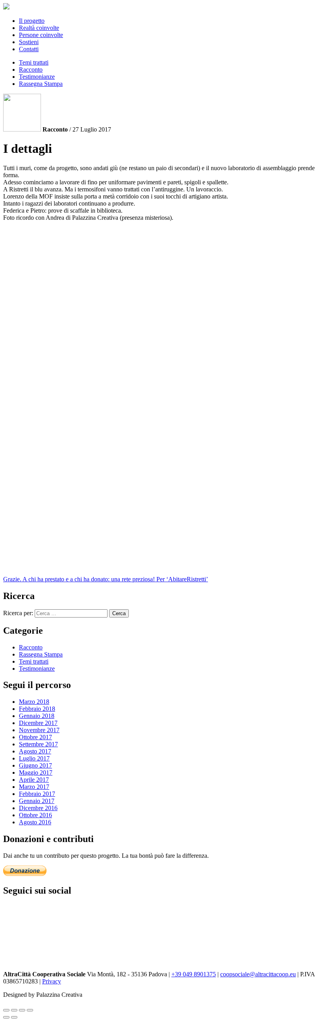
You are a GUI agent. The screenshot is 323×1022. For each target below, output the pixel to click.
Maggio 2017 (35, 772)
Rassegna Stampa (41, 83)
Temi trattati (33, 62)
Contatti (29, 49)
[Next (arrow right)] (14, 1017)
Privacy (51, 981)
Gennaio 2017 (36, 801)
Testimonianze (37, 76)
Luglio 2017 (34, 758)
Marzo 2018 (34, 701)
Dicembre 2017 (38, 723)
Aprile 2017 (34, 779)
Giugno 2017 (35, 765)
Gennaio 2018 (36, 715)
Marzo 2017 (34, 786)
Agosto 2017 (35, 751)
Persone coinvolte (41, 35)
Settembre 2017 (38, 744)
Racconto (31, 69)
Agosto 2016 (35, 822)
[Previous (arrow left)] (6, 1017)
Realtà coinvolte (39, 27)
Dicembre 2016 (38, 808)
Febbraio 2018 (37, 708)
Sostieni (29, 42)
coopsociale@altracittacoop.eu (258, 974)
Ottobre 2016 (35, 815)
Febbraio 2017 (37, 793)
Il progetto (32, 20)
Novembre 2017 (39, 730)
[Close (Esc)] (6, 1010)
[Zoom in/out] (30, 1010)
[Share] (14, 1010)
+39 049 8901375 (193, 974)
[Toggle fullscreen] (22, 1010)
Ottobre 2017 (35, 737)
